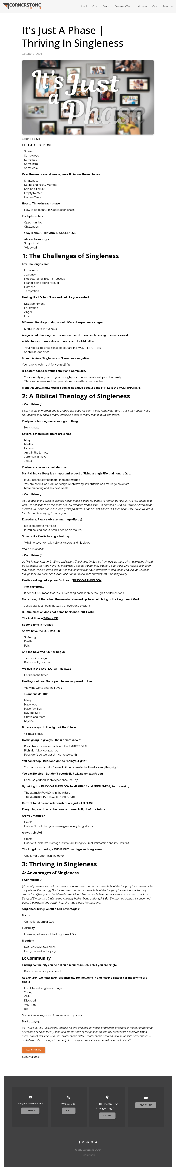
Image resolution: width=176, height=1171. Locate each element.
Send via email (31, 1056)
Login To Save (31, 138)
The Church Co (88, 1155)
